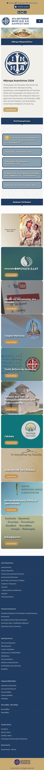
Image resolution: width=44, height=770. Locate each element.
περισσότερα (10, 109)
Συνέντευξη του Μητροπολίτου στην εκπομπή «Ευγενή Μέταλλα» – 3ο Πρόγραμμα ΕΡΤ (21, 139)
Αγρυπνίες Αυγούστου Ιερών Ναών (21, 185)
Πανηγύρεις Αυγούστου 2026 (18, 152)
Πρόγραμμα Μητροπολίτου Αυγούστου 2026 (17, 162)
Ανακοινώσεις (6, 724)
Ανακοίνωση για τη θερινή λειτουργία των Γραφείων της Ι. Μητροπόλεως (22, 174)
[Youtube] (22, 12)
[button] (39, 21)
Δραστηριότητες (7, 638)
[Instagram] (25, 12)
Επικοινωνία (5, 745)
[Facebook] (19, 12)
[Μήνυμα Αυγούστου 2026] (17, 63)
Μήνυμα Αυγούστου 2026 (18, 80)
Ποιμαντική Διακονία (8, 609)
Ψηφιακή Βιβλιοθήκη (8, 681)
